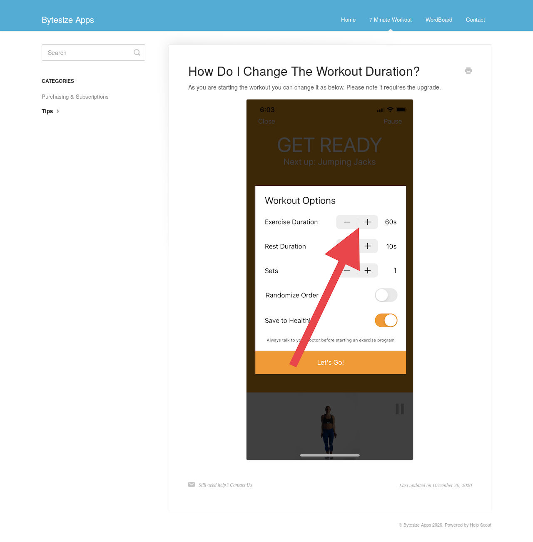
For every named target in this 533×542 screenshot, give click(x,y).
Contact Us (241, 484)
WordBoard (439, 19)
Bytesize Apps (417, 525)
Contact (475, 19)
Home (348, 19)
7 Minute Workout (390, 19)
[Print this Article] (468, 71)
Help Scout (480, 525)
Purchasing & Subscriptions (75, 96)
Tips (48, 111)
